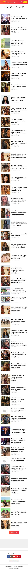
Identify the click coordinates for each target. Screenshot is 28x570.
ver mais (13, 532)
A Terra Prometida (14, 7)
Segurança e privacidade (14, 568)
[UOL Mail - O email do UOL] (20, 2)
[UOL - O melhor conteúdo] (5, 2)
